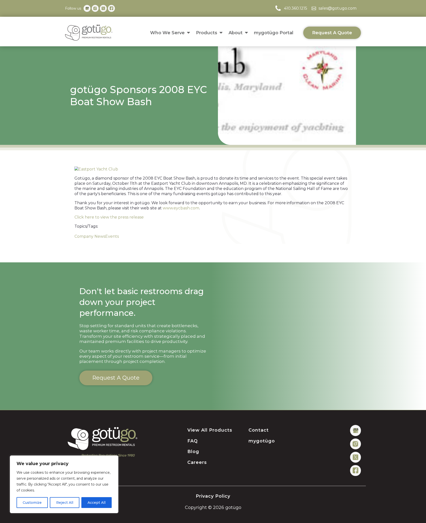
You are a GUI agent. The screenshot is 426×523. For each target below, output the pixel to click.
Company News (89, 236)
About (236, 32)
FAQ (192, 441)
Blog (193, 451)
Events (112, 236)
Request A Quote (332, 32)
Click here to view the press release (109, 217)
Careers (197, 462)
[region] (64, 484)
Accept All (97, 502)
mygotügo (261, 441)
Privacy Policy (213, 496)
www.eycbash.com (181, 208)
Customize (32, 502)
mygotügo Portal (273, 32)
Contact (258, 430)
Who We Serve (167, 32)
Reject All (64, 502)
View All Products (209, 430)
